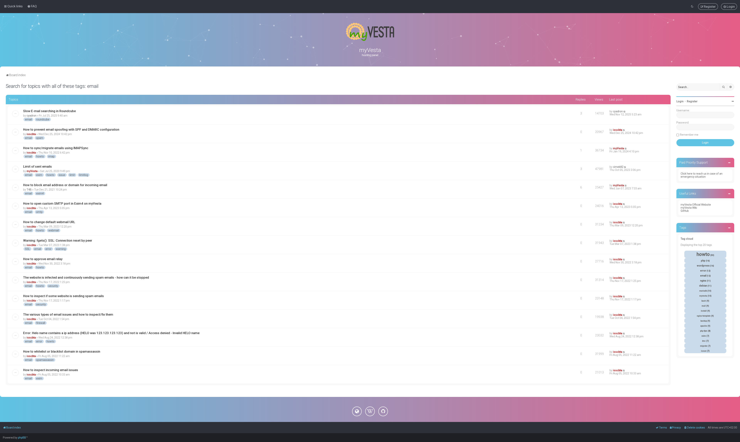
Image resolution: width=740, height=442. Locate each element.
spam (39, 137)
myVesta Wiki (689, 207)
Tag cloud (687, 238)
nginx (703, 280)
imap (51, 156)
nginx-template (704, 316)
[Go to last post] (624, 111)
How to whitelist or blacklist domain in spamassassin (61, 351)
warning (61, 248)
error (48, 248)
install (704, 311)
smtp (39, 211)
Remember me (689, 134)
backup (703, 321)
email (28, 119)
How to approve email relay (42, 259)
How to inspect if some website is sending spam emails (63, 296)
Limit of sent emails (37, 166)
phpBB (22, 437)
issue (62, 174)
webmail (53, 230)
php (703, 260)
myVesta (618, 148)
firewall (40, 322)
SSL (27, 248)
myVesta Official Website (696, 204)
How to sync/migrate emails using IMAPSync (55, 148)
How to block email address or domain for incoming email (65, 185)
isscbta (31, 134)
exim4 (40, 193)
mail (704, 306)
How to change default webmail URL (49, 222)
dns (704, 341)
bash (703, 301)
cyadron (31, 115)
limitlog (83, 174)
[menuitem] (32, 6)
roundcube (42, 119)
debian (703, 285)
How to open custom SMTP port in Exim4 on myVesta (62, 203)
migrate (703, 346)
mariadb (703, 291)
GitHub (685, 210)
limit (72, 174)
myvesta (703, 296)
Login (680, 101)
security (53, 285)
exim (39, 174)
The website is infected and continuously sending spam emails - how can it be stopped (86, 277)
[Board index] (370, 32)
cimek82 (618, 166)
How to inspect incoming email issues (50, 370)
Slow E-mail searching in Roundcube (49, 111)
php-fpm (703, 331)
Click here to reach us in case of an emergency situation (701, 175)
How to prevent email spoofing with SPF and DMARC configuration (71, 129)
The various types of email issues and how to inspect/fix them (68, 314)
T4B (29, 189)
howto (40, 156)
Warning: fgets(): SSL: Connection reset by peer (57, 240)
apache (703, 326)
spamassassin (45, 359)
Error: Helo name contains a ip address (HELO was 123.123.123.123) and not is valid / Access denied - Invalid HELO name (111, 333)
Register (692, 101)
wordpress (703, 265)
